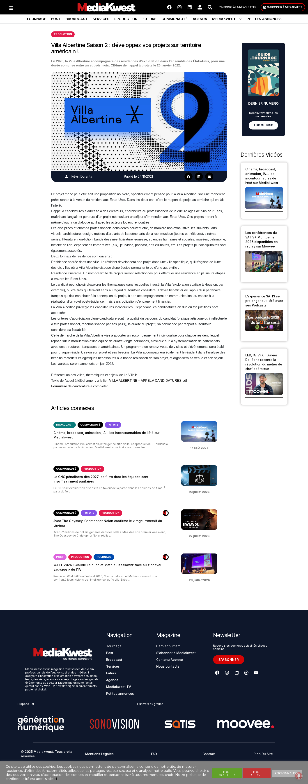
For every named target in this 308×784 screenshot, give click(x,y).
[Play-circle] (246, 673)
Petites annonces (264, 19)
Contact (208, 754)
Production (126, 19)
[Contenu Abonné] (166, 513)
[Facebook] (169, 7)
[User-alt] (199, 7)
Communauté (174, 19)
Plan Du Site (263, 754)
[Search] (209, 7)
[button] (188, 176)
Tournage (36, 19)
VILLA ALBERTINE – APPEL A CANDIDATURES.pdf (148, 380)
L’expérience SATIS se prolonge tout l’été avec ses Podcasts (264, 300)
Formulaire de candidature (70, 386)
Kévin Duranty (81, 176)
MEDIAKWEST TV (227, 19)
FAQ (154, 754)
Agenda (200, 19)
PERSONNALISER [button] (287, 773)
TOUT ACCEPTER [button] (227, 773)
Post (56, 19)
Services (101, 19)
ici (136, 375)
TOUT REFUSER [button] (257, 773)
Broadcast (77, 19)
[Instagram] (179, 7)
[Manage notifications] (298, 775)
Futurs (149, 19)
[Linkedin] (189, 7)
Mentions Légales (99, 754)
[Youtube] (256, 673)
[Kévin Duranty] (66, 176)
